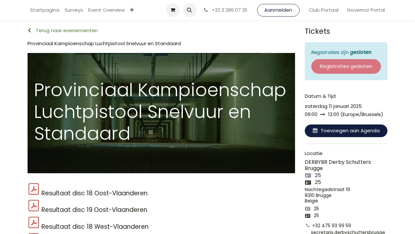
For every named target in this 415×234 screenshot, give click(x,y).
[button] (189, 10)
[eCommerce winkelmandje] (173, 10)
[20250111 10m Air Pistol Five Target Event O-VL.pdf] (34, 189)
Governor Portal (366, 9)
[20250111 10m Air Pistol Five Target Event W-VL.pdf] (34, 222)
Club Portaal (323, 9)
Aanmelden (278, 9)
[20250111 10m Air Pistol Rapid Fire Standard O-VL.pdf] (34, 206)
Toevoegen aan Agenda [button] (350, 130)
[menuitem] (45, 10)
